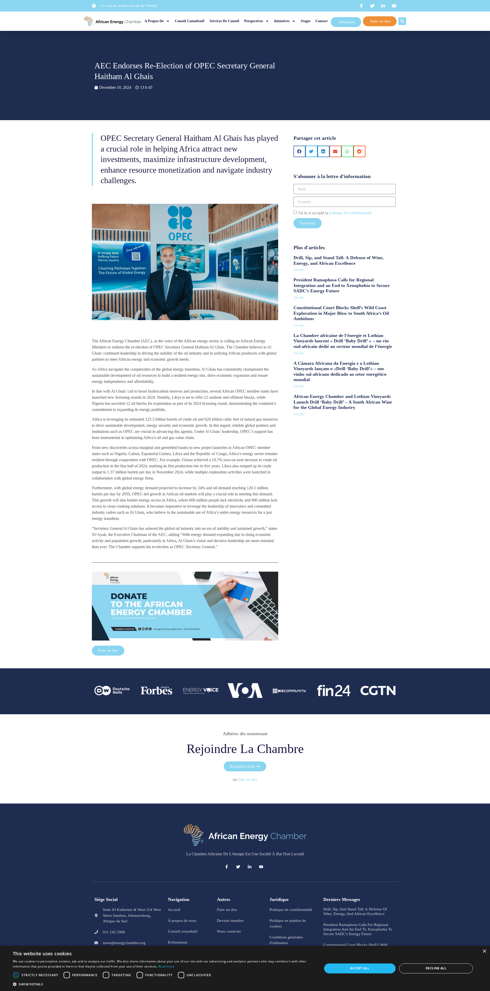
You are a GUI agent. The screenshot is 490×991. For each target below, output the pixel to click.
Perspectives (253, 21)
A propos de (154, 21)
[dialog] (245, 968)
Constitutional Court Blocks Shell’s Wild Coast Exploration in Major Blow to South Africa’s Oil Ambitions (341, 313)
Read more (166, 966)
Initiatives (281, 21)
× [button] (484, 951)
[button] (402, 21)
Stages (305, 21)
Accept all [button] (359, 968)
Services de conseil (224, 21)
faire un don (247, 779)
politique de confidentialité (350, 213)
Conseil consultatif (189, 21)
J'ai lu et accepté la (335, 213)
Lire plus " (299, 269)
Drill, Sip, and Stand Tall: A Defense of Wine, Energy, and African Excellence (338, 260)
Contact (321, 21)
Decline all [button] (436, 968)
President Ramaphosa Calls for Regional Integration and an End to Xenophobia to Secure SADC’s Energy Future (341, 285)
